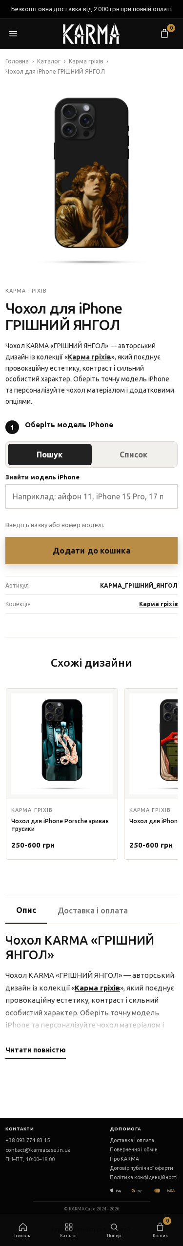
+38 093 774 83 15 (27, 1140)
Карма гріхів (86, 61)
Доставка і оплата (93, 910)
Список (133, 454)
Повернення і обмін (134, 1149)
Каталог (49, 61)
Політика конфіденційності (144, 1177)
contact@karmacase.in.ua (38, 1150)
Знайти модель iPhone (42, 477)
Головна (17, 61)
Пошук (49, 454)
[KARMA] (91, 33)
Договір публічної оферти (141, 1168)
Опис (26, 910)
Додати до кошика (91, 550)
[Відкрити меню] (18, 33)
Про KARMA (124, 1159)
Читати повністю (35, 1050)
